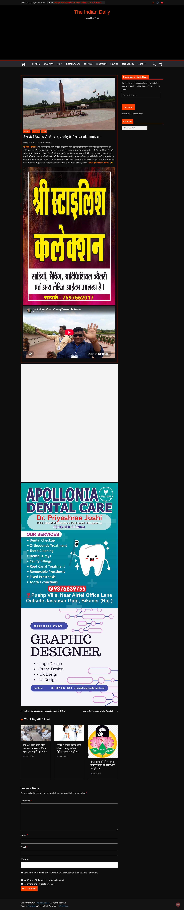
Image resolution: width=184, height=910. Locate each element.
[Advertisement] (92, 41)
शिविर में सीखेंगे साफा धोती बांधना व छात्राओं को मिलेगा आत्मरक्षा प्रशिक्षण (69, 748)
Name (24, 835)
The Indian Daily (92, 12)
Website (24, 859)
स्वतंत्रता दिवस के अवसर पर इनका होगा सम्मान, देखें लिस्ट (44, 711)
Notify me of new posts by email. (39, 884)
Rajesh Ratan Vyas (46, 142)
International (73, 64)
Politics (114, 64)
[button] (144, 64)
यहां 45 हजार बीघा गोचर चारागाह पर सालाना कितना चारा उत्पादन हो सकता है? (35, 748)
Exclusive (36, 131)
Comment (26, 800)
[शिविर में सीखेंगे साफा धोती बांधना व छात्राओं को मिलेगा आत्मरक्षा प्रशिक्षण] (69, 727)
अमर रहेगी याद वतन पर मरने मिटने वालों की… (99, 711)
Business (88, 64)
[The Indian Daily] (24, 64)
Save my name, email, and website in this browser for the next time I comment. (61, 872)
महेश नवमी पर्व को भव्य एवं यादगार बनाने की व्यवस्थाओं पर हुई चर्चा (102, 765)
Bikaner (36, 64)
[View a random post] (160, 64)
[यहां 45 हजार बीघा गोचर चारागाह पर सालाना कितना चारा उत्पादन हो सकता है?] (36, 727)
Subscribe (128, 107)
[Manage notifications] (178, 904)
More (140, 64)
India (59, 64)
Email (24, 847)
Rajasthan (48, 64)
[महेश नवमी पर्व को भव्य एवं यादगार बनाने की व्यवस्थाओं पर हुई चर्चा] (103, 727)
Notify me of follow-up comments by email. (44, 880)
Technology (128, 64)
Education (101, 64)
